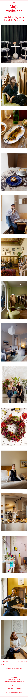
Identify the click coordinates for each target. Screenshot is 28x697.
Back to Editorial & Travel (14, 668)
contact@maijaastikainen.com (14, 681)
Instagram (18, 688)
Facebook (10, 688)
